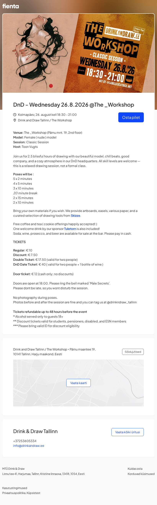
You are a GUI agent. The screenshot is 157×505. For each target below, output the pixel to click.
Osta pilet (131, 117)
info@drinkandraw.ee (28, 446)
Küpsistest (33, 493)
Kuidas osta (135, 468)
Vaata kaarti (78, 383)
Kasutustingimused (14, 488)
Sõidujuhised (133, 351)
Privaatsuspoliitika (13, 493)
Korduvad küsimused (141, 473)
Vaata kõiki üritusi (127, 432)
